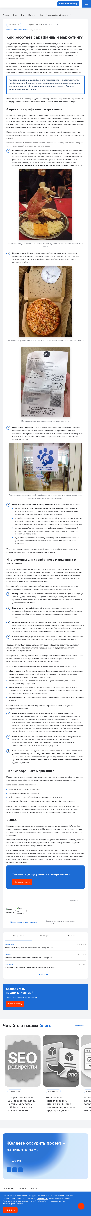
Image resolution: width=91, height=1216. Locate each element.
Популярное (45, 936)
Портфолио (8, 1189)
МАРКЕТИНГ (14, 25)
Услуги (22, 1189)
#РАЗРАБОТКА (15, 1091)
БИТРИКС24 (9, 964)
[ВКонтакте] (83, 900)
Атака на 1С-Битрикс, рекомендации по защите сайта (30, 948)
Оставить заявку (68, 3)
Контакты (35, 1189)
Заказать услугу (22, 882)
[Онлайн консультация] (81, 1206)
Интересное (18, 936)
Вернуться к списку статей (23, 922)
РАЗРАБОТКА (9, 944)
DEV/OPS (8, 954)
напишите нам (22, 1149)
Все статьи (43, 974)
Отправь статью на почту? (17, 30)
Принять (10, 1210)
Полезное (72, 936)
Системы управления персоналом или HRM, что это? (30, 967)
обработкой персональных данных (49, 1201)
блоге (45, 1025)
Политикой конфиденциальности (17, 1201)
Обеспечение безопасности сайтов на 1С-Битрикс (28, 957)
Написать (16, 1161)
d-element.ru (42, 1198)
